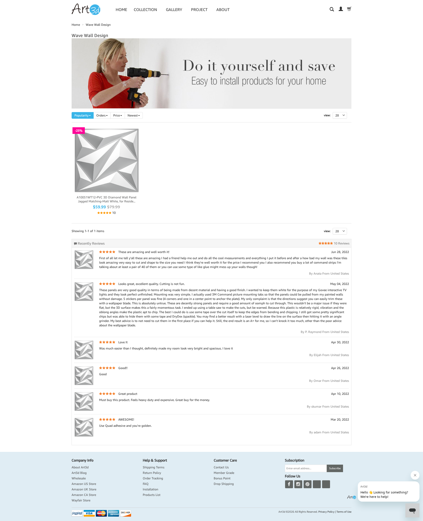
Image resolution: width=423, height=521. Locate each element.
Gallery (174, 9)
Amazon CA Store (84, 495)
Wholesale (79, 478)
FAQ (145, 484)
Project (199, 9)
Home (121, 9)
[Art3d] (86, 9)
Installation (150, 489)
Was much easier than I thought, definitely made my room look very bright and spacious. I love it (166, 348)
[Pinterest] (308, 484)
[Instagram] (298, 484)
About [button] (223, 9)
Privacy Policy (326, 511)
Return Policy (152, 473)
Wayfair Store (81, 500)
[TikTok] (326, 484)
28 (337, 231)
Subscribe (335, 468)
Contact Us (221, 467)
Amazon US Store (84, 484)
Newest (133, 115)
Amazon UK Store (84, 489)
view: (327, 231)
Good (103, 374)
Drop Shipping (224, 484)
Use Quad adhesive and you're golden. (125, 426)
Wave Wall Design (98, 25)
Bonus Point (222, 478)
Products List (151, 495)
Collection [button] (145, 9)
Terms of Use (343, 511)
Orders (101, 115)
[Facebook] (289, 484)
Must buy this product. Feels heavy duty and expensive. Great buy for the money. (154, 400)
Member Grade (224, 473)
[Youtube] (317, 484)
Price (116, 115)
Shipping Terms (153, 467)
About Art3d (80, 467)
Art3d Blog (79, 473)
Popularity (81, 115)
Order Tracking (153, 478)
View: (327, 115)
